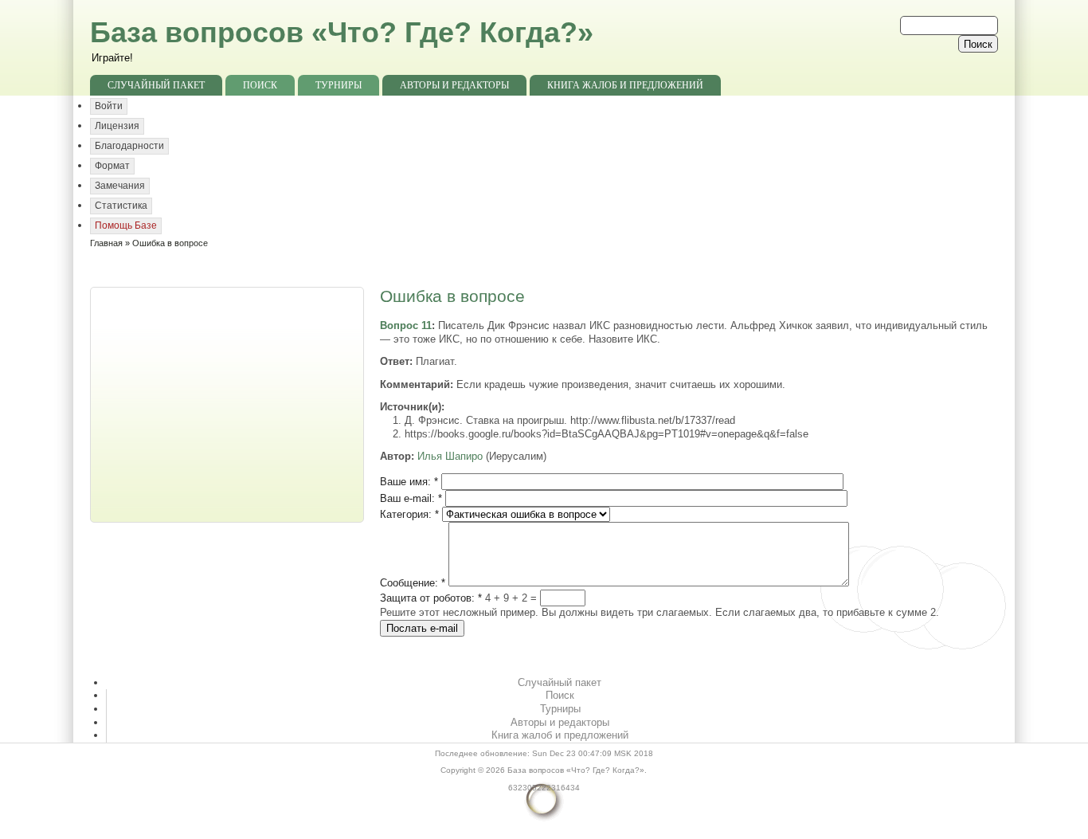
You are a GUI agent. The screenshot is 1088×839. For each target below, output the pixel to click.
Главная (106, 243)
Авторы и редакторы (454, 85)
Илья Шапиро (450, 456)
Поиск (260, 85)
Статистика (121, 205)
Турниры (338, 85)
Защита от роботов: (431, 598)
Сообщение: (412, 583)
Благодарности (129, 145)
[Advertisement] (228, 403)
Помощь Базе (126, 225)
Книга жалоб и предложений (625, 85)
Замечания (120, 185)
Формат (112, 165)
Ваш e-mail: (411, 498)
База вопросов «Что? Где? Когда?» (341, 32)
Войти (109, 106)
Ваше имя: (409, 482)
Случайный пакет (156, 85)
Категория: (409, 514)
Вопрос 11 (406, 325)
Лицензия (117, 125)
